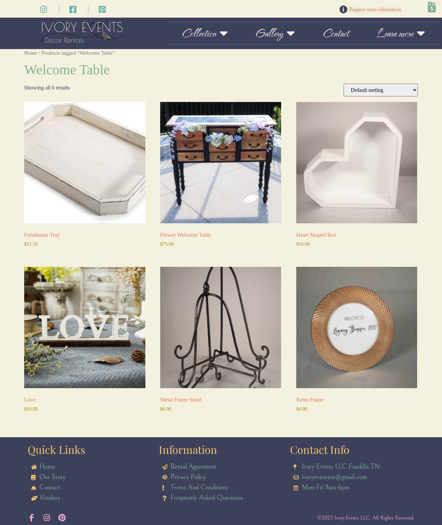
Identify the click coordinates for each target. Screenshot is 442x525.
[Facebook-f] (31, 518)
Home (30, 53)
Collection (198, 33)
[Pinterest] (62, 518)
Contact (335, 33)
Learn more (394, 33)
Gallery (269, 33)
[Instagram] (46, 518)
